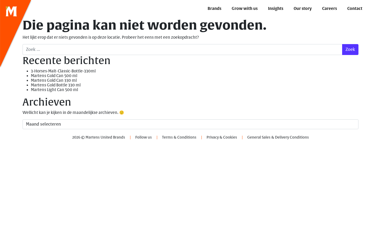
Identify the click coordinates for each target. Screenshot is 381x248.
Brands (214, 8)
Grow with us (245, 8)
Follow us (143, 137)
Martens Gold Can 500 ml (54, 75)
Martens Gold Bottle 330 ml (56, 85)
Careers (329, 8)
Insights (275, 8)
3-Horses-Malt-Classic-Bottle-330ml (63, 71)
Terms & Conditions (179, 137)
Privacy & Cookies (222, 137)
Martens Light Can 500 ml (54, 89)
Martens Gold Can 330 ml (54, 80)
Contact (354, 8)
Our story (303, 8)
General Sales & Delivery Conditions (278, 137)
